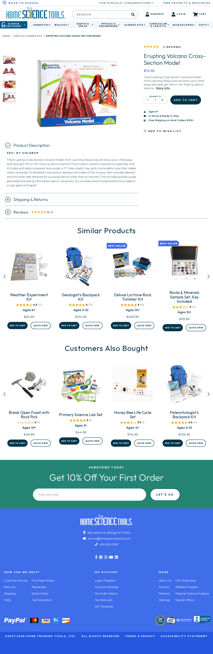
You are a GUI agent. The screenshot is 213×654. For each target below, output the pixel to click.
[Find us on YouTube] (111, 557)
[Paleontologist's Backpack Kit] (184, 385)
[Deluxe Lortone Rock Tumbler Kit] (132, 268)
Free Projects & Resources (187, 2)
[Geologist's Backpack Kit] (81, 268)
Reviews (36, 212)
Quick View (40, 325)
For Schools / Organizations (126, 2)
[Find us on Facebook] (96, 557)
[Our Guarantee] (160, 620)
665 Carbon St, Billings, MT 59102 (108, 532)
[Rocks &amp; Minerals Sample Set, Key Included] (184, 265)
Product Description (31, 145)
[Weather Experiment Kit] (29, 268)
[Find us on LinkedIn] (116, 557)
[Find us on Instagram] (105, 557)
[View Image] (9, 61)
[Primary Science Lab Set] (81, 387)
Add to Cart (17, 325)
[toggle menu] (49, 24)
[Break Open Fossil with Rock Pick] (29, 385)
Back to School (24, 2)
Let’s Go (165, 494)
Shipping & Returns (30, 199)
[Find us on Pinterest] (100, 557)
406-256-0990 (108, 544)
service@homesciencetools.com (108, 538)
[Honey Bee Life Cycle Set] (132, 385)
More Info (163, 88)
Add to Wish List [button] (164, 131)
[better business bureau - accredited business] (202, 620)
